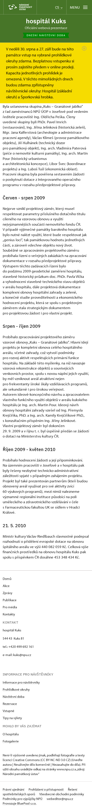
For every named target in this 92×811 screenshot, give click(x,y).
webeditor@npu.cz (60, 799)
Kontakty (9, 614)
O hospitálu (11, 734)
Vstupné (8, 711)
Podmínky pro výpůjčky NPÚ (23, 799)
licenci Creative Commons (21, 760)
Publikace (10, 600)
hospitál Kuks (46, 21)
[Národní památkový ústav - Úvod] (20, 7)
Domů (7, 578)
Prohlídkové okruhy (16, 689)
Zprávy (7, 593)
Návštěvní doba (13, 696)
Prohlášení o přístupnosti (46, 789)
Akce (6, 586)
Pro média (10, 607)
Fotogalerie (11, 741)
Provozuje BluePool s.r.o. (19, 803)
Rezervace (10, 704)
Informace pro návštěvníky (21, 682)
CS (57, 7)
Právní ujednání (14, 789)
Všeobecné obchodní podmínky (61, 794)
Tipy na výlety (12, 718)
